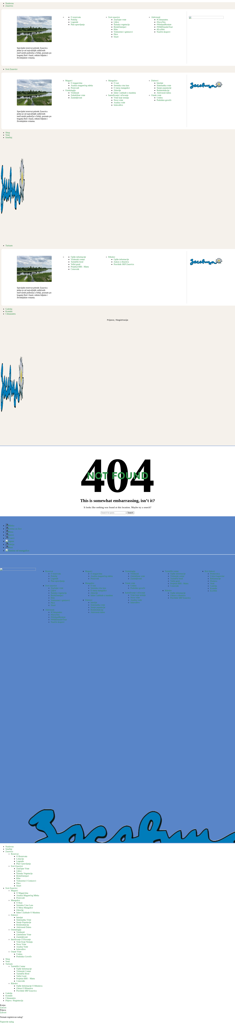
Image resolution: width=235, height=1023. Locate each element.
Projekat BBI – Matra (25, 978)
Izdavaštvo (118, 105)
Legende (74, 22)
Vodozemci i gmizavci (123, 32)
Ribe (116, 29)
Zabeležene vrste (78, 95)
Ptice (116, 34)
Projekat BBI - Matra (80, 267)
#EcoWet (161, 29)
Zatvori (3, 1007)
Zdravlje (117, 90)
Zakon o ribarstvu (121, 262)
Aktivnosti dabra (164, 93)
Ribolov (14, 983)
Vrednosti (75, 93)
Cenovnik (75, 269)
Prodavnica (215, 574)
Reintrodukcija (163, 90)
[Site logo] (13, 241)
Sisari (116, 37)
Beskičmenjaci (120, 27)
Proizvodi (75, 88)
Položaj (74, 19)
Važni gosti (75, 264)
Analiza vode (119, 102)
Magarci (14, 890)
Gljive (116, 22)
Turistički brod (77, 262)
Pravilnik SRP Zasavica (124, 264)
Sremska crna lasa (121, 85)
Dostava (213, 581)
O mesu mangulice (122, 88)
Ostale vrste (16, 952)
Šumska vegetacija (122, 24)
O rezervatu (76, 17)
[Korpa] (117, 331)
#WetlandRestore (164, 24)
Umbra (160, 98)
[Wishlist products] (117, 325)
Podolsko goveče (164, 100)
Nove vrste (118, 100)
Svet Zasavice (17, 866)
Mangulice (15, 900)
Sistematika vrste (164, 85)
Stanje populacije (164, 88)
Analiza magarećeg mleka (82, 85)
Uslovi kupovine (217, 576)
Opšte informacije (78, 257)
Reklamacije (215, 578)
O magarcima (76, 83)
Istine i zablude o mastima (125, 93)
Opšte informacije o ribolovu (29, 986)
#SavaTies (161, 22)
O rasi (116, 83)
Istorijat (160, 83)
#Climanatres (162, 19)
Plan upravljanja (78, 24)
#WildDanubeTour (165, 27)
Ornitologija (16, 930)
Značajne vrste (120, 19)
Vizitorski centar (78, 259)
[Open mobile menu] (117, 336)
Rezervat (14, 854)
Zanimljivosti (76, 98)
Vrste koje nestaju (121, 98)
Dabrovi (14, 915)
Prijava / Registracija (14, 1000)
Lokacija (20, 859)
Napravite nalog (7, 1022)
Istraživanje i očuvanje (21, 939)
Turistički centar (18, 966)
